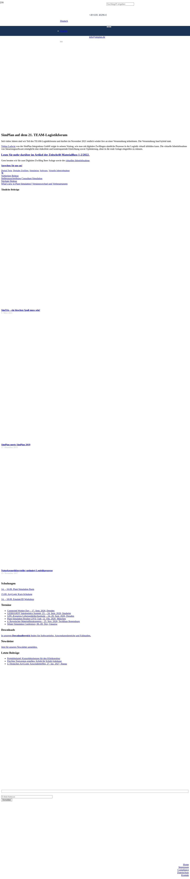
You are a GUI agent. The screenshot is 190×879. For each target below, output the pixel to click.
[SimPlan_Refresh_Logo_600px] (44, 47)
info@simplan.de (9, 770)
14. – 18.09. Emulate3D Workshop (17, 599)
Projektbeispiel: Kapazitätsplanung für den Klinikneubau (33, 658)
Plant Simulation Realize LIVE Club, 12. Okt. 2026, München (36, 618)
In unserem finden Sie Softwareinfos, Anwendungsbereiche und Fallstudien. (46, 635)
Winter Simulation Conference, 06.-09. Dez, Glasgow (32, 624)
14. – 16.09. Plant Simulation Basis (17, 589)
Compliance (183, 870)
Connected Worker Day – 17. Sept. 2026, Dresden (30, 610)
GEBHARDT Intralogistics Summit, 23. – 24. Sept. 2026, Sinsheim (39, 613)
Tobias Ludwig (8, 146)
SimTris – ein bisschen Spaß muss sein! (20, 310)
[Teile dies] (2, 173)
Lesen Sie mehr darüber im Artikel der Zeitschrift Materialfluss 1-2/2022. (45, 154)
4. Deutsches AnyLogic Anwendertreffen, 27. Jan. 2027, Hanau (37, 664)
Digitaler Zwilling (20, 170)
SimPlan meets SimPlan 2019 (15, 444)
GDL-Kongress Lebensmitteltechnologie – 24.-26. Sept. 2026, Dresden (40, 616)
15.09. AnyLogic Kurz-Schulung (16, 594)
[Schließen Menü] (61, 41)
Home (186, 864)
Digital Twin (6, 170)
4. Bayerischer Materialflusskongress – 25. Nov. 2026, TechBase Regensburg (43, 621)
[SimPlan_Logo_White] (23, 38)
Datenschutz (183, 872)
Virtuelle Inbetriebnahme (59, 170)
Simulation (34, 170)
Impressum (184, 867)
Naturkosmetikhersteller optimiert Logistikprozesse (27, 570)
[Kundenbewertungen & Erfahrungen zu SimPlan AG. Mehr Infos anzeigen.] (13, 835)
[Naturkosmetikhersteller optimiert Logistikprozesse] (60, 566)
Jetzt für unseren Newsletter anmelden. (19, 647)
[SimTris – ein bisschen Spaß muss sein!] (77, 306)
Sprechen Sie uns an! (11, 165)
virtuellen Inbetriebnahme (78, 160)
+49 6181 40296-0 (10, 765)
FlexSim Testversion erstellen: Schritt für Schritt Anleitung (34, 661)
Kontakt (185, 875)
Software (44, 170)
